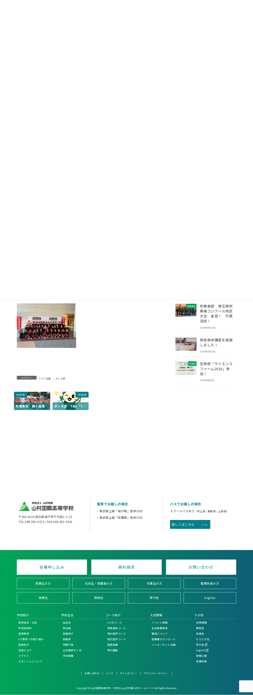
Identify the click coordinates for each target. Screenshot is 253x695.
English (209, 598)
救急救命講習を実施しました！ (216, 342)
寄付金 (154, 598)
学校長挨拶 (25, 628)
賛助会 (98, 598)
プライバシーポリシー (156, 673)
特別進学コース (116, 633)
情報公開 (201, 656)
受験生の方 (43, 583)
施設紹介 (23, 645)
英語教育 (23, 633)
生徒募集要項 (160, 628)
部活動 (67, 628)
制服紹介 (68, 633)
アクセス (23, 656)
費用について (160, 633)
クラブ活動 (45, 378)
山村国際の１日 (72, 650)
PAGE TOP (248, 608)
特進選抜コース (116, 628)
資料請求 (126, 567)
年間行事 (68, 645)
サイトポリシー (128, 673)
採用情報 (201, 622)
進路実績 (112, 645)
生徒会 (67, 622)
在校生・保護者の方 (99, 583)
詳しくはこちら (183, 524)
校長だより (25, 650)
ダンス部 (60, 378)
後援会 (43, 598)
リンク (109, 673)
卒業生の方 (154, 583)
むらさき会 (203, 639)
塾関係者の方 (210, 583)
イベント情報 (160, 622)
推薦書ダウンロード (164, 639)
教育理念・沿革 (27, 622)
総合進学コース (116, 639)
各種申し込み (52, 567)
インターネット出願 (164, 645)
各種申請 (201, 661)
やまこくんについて (30, 661)
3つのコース (114, 622)
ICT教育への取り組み (31, 639)
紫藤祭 (67, 639)
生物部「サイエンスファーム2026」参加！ (216, 368)
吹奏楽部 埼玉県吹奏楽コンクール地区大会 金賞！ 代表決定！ (216, 313)
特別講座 (112, 650)
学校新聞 (68, 656)
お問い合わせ (201, 567)
